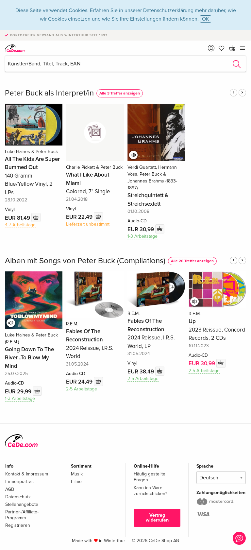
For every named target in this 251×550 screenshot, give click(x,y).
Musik (77, 474)
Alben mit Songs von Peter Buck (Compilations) (85, 261)
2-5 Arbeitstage (81, 389)
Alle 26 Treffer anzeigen (192, 261)
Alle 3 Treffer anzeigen (119, 93)
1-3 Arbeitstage (142, 236)
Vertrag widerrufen (157, 517)
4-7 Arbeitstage (20, 225)
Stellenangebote (21, 504)
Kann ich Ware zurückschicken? (150, 490)
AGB (9, 489)
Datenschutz (18, 497)
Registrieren (17, 525)
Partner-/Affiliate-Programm (22, 515)
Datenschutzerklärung (168, 10)
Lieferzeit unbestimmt (87, 224)
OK (205, 19)
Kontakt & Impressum (26, 474)
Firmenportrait (19, 481)
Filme (76, 481)
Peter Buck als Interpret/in (49, 93)
